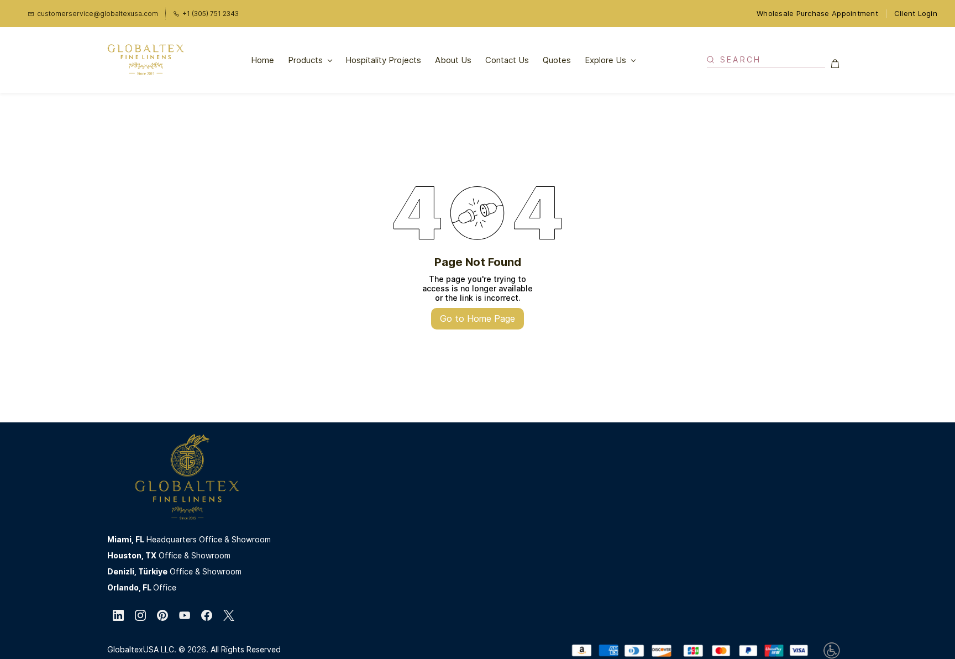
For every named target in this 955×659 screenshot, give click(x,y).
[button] (839, 63)
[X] (229, 615)
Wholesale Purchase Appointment (817, 13)
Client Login (915, 13)
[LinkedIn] (118, 615)
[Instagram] (140, 615)
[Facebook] (206, 615)
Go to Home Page (477, 318)
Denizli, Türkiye (137, 571)
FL (139, 539)
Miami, (121, 539)
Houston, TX (131, 555)
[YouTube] (184, 615)
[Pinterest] (162, 615)
